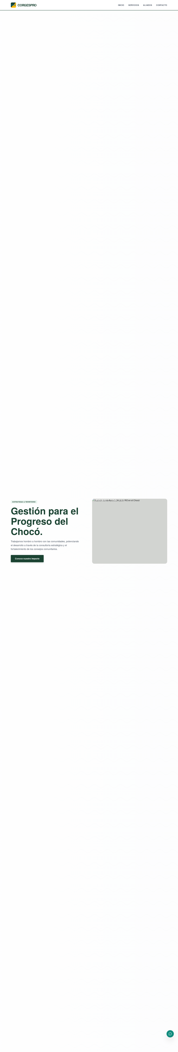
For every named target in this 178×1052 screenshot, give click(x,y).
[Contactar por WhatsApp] (170, 1033)
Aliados (147, 5)
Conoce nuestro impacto (27, 558)
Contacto (161, 5)
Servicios (133, 5)
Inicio (121, 5)
